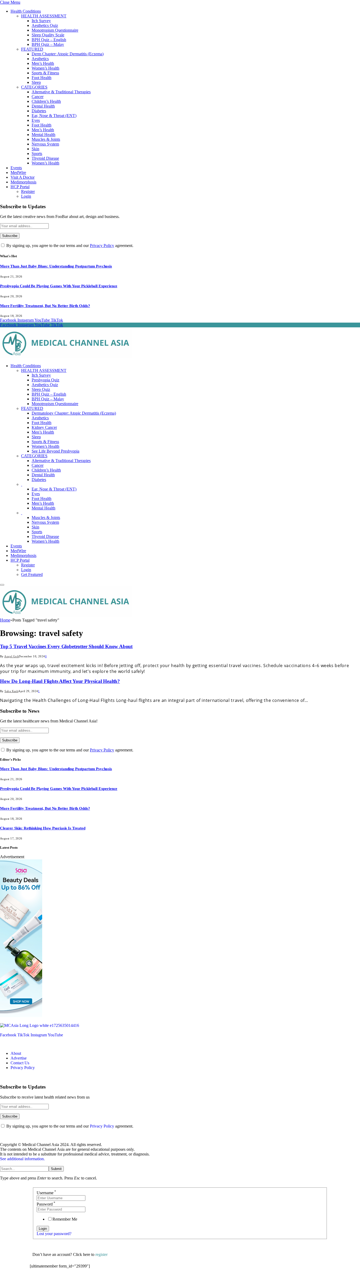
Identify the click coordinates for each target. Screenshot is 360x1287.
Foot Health (41, 77)
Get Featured (32, 574)
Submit (56, 1169)
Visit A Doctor (23, 177)
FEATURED (32, 49)
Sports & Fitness (45, 73)
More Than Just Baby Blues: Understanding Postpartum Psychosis (56, 266)
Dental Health (43, 106)
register (101, 1254)
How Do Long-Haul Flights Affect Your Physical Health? (60, 681)
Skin (35, 149)
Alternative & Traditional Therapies (61, 92)
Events (16, 168)
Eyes (36, 120)
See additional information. (22, 1159)
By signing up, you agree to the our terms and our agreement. (69, 245)
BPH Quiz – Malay (48, 44)
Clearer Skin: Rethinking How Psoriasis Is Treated (42, 828)
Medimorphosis (23, 182)
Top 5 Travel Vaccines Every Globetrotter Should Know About (66, 646)
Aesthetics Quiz (45, 25)
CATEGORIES (34, 87)
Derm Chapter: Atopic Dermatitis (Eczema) (68, 54)
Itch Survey (41, 20)
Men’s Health (43, 63)
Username (46, 1193)
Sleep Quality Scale (48, 35)
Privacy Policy (102, 245)
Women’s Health (45, 68)
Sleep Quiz (41, 389)
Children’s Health (46, 101)
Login (26, 196)
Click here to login (72, 1280)
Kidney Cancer (44, 427)
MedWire (18, 172)
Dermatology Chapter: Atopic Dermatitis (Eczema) (74, 413)
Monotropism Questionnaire (55, 30)
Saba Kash (11, 691)
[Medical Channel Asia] (66, 356)
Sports (37, 153)
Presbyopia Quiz (45, 380)
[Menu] (2, 585)
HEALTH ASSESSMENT (43, 16)
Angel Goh (11, 656)
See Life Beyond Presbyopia (55, 451)
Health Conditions (26, 11)
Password (46, 1204)
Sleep (36, 82)
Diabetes (39, 111)
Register (28, 191)
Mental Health (43, 134)
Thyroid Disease (45, 158)
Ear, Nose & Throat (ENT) (54, 115)
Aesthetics (40, 58)
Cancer (37, 96)
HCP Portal (20, 186)
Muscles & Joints (46, 139)
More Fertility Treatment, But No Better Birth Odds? (45, 306)
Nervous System (45, 144)
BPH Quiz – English (49, 39)
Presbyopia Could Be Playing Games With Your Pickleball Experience (58, 286)
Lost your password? (54, 1233)
